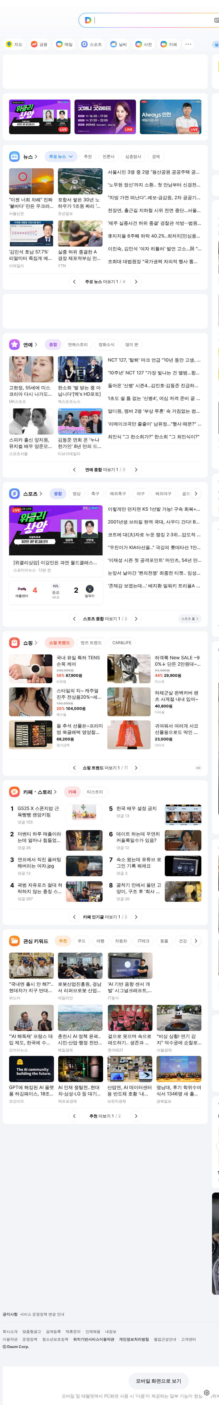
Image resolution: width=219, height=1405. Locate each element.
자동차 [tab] (121, 940)
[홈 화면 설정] (207, 1393)
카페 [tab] (72, 791)
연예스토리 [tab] (78, 344)
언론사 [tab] (109, 156)
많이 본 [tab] (131, 344)
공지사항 (10, 1314)
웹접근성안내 (165, 1339)
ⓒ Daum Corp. (16, 1346)
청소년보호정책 (55, 1339)
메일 (69, 44)
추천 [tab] (88, 156)
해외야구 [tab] (163, 493)
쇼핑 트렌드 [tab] (59, 642)
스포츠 (96, 44)
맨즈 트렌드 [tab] (91, 642)
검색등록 (53, 1331)
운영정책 (29, 1339)
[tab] (61, 156)
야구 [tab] (141, 493)
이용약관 (10, 1339)
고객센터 (188, 1339)
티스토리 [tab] (95, 791)
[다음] (196, 494)
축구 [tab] (95, 493)
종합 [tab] (53, 344)
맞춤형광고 (31, 1331)
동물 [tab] (164, 940)
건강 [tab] (183, 940)
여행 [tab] (100, 940)
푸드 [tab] (82, 940)
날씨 (123, 44)
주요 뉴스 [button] (55, 155)
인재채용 (92, 1331)
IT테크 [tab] (144, 940)
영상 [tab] (77, 493)
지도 (18, 44)
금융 (44, 44)
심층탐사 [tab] (133, 156)
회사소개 (10, 1331)
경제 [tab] (156, 156)
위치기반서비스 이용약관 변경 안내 (49, 1314)
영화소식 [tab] (107, 344)
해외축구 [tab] (118, 493)
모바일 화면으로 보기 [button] (158, 1381)
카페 (173, 44)
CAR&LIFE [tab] (121, 642)
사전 (148, 44)
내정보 (110, 1331)
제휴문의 (73, 1331)
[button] (188, 44)
